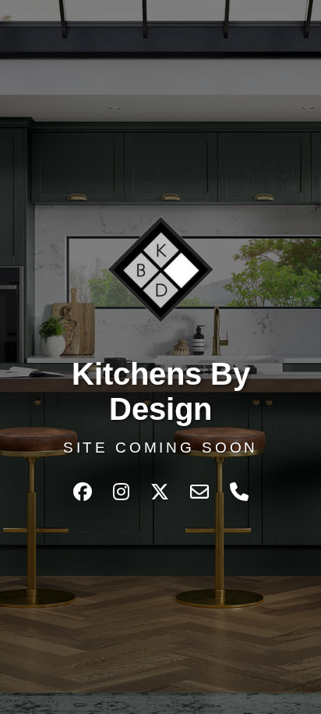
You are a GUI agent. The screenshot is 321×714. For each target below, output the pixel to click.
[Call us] (239, 492)
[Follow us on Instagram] (124, 492)
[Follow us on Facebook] (85, 492)
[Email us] (202, 492)
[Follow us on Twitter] (162, 492)
